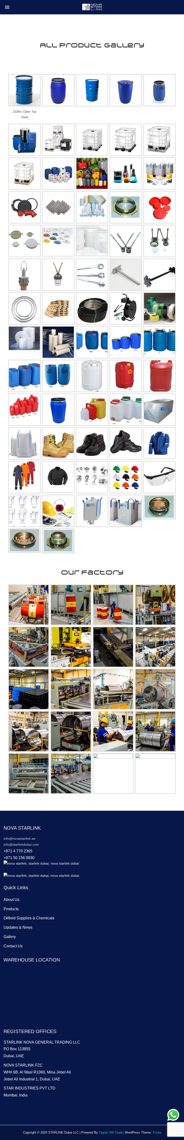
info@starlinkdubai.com (21, 844)
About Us (11, 900)
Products (11, 909)
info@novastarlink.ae (19, 838)
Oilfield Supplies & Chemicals (29, 918)
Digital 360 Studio (111, 1132)
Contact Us (13, 946)
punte (157, 1132)
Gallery (10, 937)
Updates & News (18, 927)
